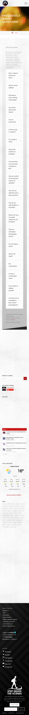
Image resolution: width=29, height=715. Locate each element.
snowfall (8, 520)
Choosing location (17, 52)
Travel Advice (6, 623)
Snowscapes (19, 520)
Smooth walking (9, 60)
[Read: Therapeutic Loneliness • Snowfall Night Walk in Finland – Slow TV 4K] (4, 432)
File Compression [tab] (13, 265)
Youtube (8, 652)
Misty (11, 513)
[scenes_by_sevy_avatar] (12, 3)
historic (9, 510)
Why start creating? (10, 66)
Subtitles (8, 62)
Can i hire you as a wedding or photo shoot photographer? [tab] (14, 301)
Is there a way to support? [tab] (13, 131)
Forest (15, 508)
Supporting (8, 64)
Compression (9, 53)
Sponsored (16, 60)
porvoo (4, 517)
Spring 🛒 (14, 639)
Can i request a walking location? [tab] (13, 288)
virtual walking (9, 67)
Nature (20, 513)
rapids (12, 517)
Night (12, 515)
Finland (11, 508)
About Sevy (6, 615)
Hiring (15, 55)
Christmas (5, 506)
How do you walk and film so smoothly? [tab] (13, 205)
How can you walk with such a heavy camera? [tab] (14, 193)
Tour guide (14, 64)
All (6, 52)
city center (16, 506)
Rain (8, 517)
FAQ (4, 613)
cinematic (11, 506)
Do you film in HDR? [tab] (13, 141)
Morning (15, 513)
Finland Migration (7, 626)
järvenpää (14, 510)
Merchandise (9, 57)
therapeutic (14, 524)
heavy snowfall (21, 508)
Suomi (9, 524)
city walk (22, 506)
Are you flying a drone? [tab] (13, 245)
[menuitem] (24, 3)
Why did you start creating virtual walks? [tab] (13, 98)
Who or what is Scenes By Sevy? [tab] (13, 76)
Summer (20, 522)
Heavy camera (9, 55)
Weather (11, 489)
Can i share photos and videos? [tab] (12, 110)
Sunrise (4, 524)
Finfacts (5, 610)
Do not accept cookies (11, 709)
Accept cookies (14, 704)
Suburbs (14, 522)
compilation (5, 508)
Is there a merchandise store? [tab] (13, 276)
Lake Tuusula (6, 513)
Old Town (22, 515)
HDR (18, 53)
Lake (23, 510)
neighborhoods (6, 515)
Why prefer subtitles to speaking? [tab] (12, 152)
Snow (4, 520)
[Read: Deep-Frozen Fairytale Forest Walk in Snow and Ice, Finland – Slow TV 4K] (4, 449)
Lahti (19, 510)
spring (10, 522)
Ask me (13, 319)
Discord (7, 664)
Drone (14, 53)
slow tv (21, 517)
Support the (8, 632)
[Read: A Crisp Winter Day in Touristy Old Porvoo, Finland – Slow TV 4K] (4, 443)
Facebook (8, 661)
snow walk (5, 522)
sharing (18, 66)
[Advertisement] (14, 348)
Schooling (16, 59)
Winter (19, 524)
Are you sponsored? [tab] (12, 121)
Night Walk (17, 515)
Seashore (17, 517)
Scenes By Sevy (9, 59)
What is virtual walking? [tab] (13, 86)
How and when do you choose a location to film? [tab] (13, 165)
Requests (15, 57)
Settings (21, 709)
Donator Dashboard (8, 634)
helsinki (4, 510)
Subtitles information (16, 62)
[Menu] (24, 3)
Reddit (7, 655)
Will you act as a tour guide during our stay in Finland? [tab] (14, 218)
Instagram (8, 658)
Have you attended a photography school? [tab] (13, 233)
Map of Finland (7, 617)
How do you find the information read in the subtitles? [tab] (13, 180)
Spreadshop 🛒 (6, 639)
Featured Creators (8, 621)
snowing (13, 520)
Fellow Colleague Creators (10, 619)
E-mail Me (8, 667)
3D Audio (10, 52)
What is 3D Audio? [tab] (12, 255)
